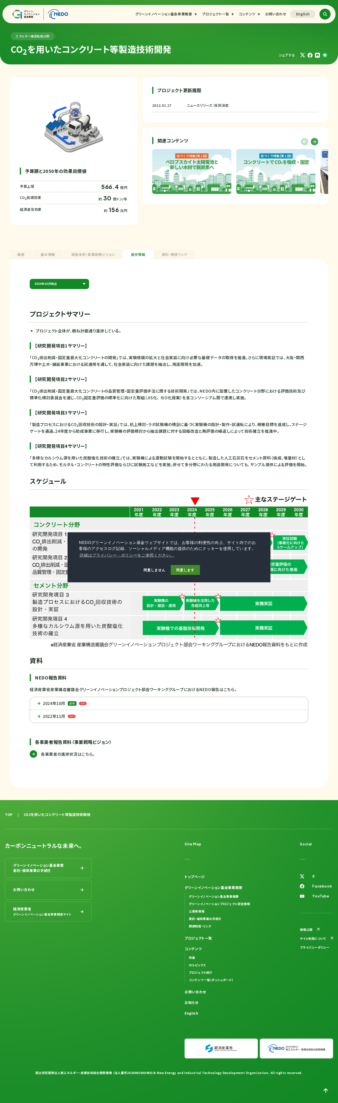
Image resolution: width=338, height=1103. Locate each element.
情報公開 (306, 929)
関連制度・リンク (200, 926)
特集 (192, 957)
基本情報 (48, 254)
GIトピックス (197, 965)
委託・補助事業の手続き (205, 918)
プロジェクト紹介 (201, 972)
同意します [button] (185, 570)
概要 (20, 254)
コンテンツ (247, 13)
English (303, 13)
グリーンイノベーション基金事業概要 (163, 13)
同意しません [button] (154, 570)
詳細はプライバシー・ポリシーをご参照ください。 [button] (127, 555)
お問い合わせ (275, 13)
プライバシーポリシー (314, 947)
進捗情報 (138, 254)
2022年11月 (54, 716)
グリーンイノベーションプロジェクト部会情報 (219, 904)
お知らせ (191, 1002)
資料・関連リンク (174, 254)
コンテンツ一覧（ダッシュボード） (211, 980)
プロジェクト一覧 (215, 13)
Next (314, 141)
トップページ (195, 876)
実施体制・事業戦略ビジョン (93, 254)
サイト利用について (313, 938)
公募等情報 (196, 911)
